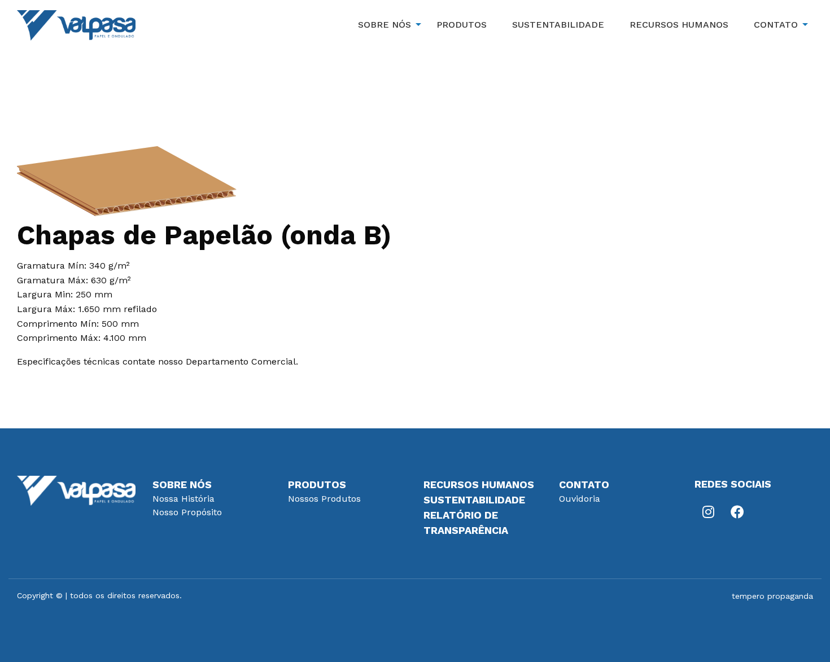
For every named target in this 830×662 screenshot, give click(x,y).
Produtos (317, 484)
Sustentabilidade (474, 500)
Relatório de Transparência (465, 522)
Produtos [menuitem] (461, 24)
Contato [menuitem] (776, 24)
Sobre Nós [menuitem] (384, 24)
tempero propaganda (772, 595)
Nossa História (183, 498)
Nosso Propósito (187, 512)
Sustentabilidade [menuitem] (558, 24)
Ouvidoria (579, 498)
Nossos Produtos (324, 498)
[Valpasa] (76, 24)
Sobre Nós (182, 484)
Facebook (737, 512)
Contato (584, 484)
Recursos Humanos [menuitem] (679, 24)
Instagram (708, 512)
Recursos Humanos (478, 484)
